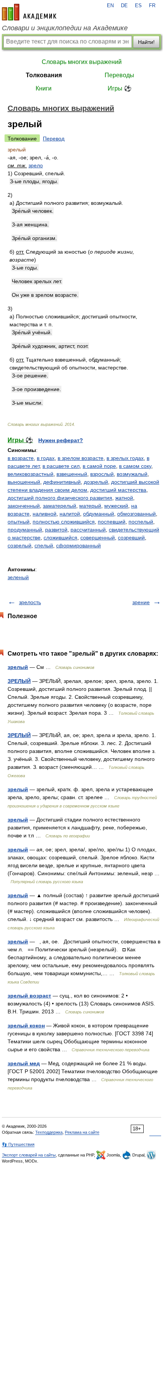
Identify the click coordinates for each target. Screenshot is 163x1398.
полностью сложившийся (64, 522)
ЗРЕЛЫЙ (19, 681)
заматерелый (59, 506)
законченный (24, 506)
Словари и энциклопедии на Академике (65, 28)
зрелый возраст (29, 996)
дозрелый (96, 482)
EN (110, 5)
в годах (46, 458)
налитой (70, 514)
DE (124, 5)
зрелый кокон (26, 1025)
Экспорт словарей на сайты (29, 1155)
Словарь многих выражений (82, 62)
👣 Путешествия (18, 1144)
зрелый (18, 667)
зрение (141, 602)
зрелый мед (24, 1063)
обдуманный (98, 514)
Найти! (146, 42)
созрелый (19, 545)
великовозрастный (30, 474)
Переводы (119, 75)
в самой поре (99, 466)
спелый (43, 545)
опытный (19, 522)
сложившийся (60, 538)
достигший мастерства (118, 490)
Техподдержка (49, 1132)
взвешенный (71, 474)
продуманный (25, 530)
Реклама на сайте (82, 1132)
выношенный (24, 482)
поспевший (111, 522)
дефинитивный (62, 482)
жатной (124, 498)
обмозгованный (136, 514)
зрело (35, 165)
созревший (131, 538)
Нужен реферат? (60, 440)
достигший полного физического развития (60, 498)
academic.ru (29, 12)
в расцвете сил (61, 466)
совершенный (97, 538)
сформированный (78, 545)
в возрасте (21, 458)
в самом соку (135, 466)
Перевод (53, 139)
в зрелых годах (125, 458)
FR (152, 5)
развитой (56, 530)
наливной (44, 514)
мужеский (116, 506)
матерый (90, 506)
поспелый (141, 522)
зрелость (30, 602)
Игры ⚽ (120, 88)
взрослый (102, 474)
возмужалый (132, 474)
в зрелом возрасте (80, 458)
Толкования (44, 75)
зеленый (18, 577)
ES (138, 5)
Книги (44, 88)
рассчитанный (88, 530)
